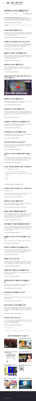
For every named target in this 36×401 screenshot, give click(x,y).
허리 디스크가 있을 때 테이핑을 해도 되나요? (10, 379)
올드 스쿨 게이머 (17, 2)
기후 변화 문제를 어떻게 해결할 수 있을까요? (25, 379)
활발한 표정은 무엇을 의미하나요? (9, 338)
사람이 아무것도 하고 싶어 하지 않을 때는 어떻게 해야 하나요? (10, 352)
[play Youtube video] (18, 87)
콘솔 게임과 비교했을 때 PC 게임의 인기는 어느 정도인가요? (10, 365)
